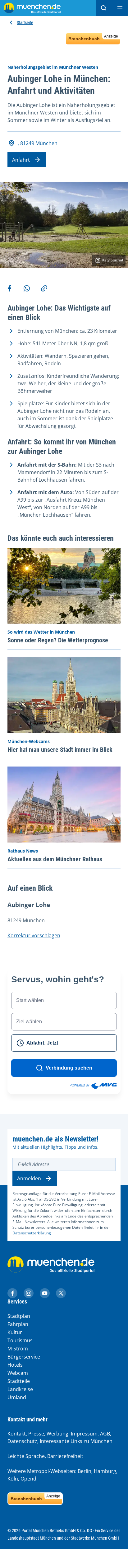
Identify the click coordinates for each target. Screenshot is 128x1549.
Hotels (15, 1364)
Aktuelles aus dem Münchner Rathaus (54, 859)
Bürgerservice (23, 1356)
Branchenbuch (93, 37)
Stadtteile (18, 1381)
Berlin (84, 1471)
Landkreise (20, 1389)
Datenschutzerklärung (31, 1233)
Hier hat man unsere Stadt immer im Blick (59, 749)
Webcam (17, 1372)
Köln (12, 1478)
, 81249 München (37, 143)
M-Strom (17, 1348)
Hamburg (105, 1471)
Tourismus (20, 1340)
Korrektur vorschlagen (33, 935)
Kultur (14, 1332)
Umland (16, 1397)
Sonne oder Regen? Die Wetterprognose (57, 640)
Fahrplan (17, 1324)
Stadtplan (18, 1316)
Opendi (29, 1478)
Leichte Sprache (26, 1456)
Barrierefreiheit (65, 1456)
